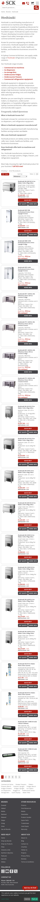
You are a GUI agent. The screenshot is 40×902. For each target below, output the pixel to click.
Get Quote (23, 204)
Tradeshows (25, 823)
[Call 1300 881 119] (27, 3)
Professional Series (28, 790)
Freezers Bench (6, 786)
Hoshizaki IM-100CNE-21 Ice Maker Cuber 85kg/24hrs (26, 182)
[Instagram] (3, 871)
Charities (24, 847)
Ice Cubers (30, 788)
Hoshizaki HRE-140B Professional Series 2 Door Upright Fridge (26, 242)
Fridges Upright (19, 788)
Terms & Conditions (27, 862)
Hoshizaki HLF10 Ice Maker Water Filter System (26, 664)
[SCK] (8, 2)
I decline (27, 899)
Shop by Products (7, 844)
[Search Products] (36, 8)
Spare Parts (25, 820)
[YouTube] (7, 871)
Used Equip (25, 826)
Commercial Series (7, 784)
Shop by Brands (6, 841)
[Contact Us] (23, 3)
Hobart (3, 808)
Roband (3, 817)
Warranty (24, 829)
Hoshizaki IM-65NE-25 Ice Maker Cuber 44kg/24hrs (26, 471)
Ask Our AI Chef (30, 888)
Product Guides (26, 817)
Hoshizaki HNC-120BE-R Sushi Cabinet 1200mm (27, 722)
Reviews (23, 859)
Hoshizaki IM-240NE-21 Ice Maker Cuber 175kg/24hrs (26, 600)
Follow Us (24, 850)
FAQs (2, 847)
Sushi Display (16, 792)
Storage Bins (5, 792)
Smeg (3, 823)
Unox (2, 826)
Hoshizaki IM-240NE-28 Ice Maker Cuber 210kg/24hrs (26, 632)
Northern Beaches (7, 853)
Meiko (3, 811)
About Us (24, 838)
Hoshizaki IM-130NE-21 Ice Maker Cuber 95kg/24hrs (26, 536)
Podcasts (4, 856)
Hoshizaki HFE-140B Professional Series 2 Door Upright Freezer (26, 269)
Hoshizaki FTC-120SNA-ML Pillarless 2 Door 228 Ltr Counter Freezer (26, 323)
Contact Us (24, 844)
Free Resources (26, 808)
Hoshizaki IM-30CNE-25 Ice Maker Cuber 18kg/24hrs (26, 407)
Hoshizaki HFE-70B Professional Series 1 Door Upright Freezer (26, 212)
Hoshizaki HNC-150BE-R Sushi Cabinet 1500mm (27, 750)
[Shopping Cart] (32, 3)
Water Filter (26, 792)
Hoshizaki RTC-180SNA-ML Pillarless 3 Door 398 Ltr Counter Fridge (26, 352)
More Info (33, 204)
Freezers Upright (18, 786)
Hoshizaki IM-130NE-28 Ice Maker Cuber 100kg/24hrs (26, 568)
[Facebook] (11, 871)
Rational (4, 814)
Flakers (31, 784)
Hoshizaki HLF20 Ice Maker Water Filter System (26, 693)
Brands (8, 12)
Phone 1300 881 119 (7, 880)
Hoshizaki (15, 12)
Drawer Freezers (21, 784)
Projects (23, 853)
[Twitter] (15, 871)
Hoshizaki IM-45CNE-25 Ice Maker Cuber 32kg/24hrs (26, 439)
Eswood (3, 805)
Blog (22, 841)
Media (23, 811)
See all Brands (5, 829)
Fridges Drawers (6, 788)
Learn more (5, 899)
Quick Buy (28, 200)
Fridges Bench (31, 786)
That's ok (34, 899)
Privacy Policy (25, 856)
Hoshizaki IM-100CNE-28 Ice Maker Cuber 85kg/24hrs (27, 503)
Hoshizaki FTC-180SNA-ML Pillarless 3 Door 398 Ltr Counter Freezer (26, 380)
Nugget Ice (16, 790)
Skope (3, 820)
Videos (3, 862)
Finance (23, 805)
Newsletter (24, 814)
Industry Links (5, 850)
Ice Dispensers (6, 790)
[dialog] (20, 896)
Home (3, 12)
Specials (4, 859)
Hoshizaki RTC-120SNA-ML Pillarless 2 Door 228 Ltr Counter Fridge (26, 295)
